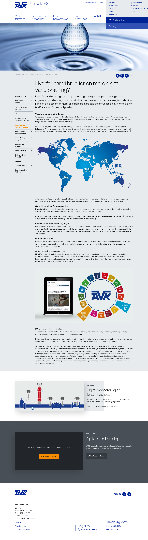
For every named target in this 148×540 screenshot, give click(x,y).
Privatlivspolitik (20, 526)
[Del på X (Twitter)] (127, 76)
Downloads (113, 6)
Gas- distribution (81, 18)
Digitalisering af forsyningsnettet (48, 74)
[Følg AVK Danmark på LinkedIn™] (124, 494)
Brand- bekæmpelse (60, 18)
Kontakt (18, 523)
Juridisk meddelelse (22, 529)
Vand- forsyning (20, 18)
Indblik (98, 16)
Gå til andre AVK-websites (94, 3)
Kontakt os (113, 14)
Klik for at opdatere (48, 456)
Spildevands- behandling (39, 18)
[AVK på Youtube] (129, 494)
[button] (24, 96)
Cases (111, 8)
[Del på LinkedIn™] (122, 76)
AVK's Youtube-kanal (96, 456)
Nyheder (112, 3)
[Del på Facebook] (118, 76)
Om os (111, 11)
